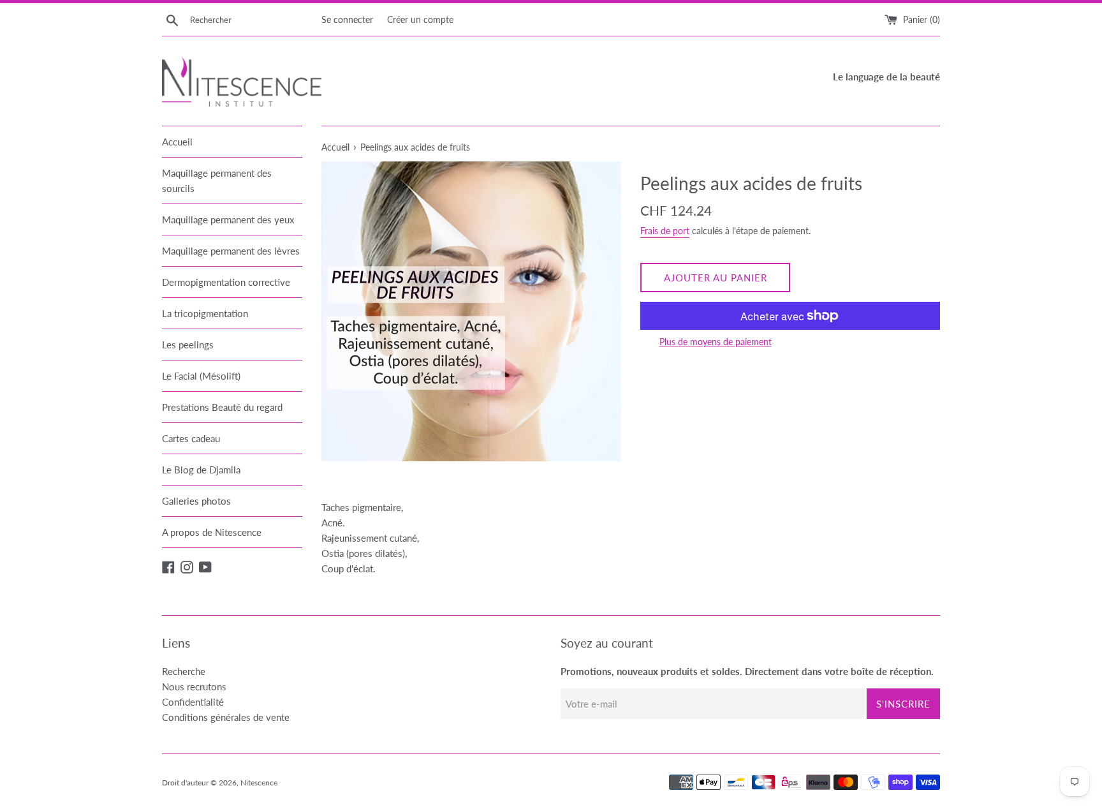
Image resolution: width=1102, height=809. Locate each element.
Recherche (183, 671)
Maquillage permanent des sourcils (217, 180)
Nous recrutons (194, 686)
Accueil (177, 141)
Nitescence (258, 782)
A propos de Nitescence (211, 532)
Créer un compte (420, 20)
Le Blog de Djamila (201, 469)
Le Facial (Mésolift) (201, 376)
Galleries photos (196, 501)
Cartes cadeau (191, 438)
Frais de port (664, 230)
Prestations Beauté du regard (222, 407)
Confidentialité (193, 702)
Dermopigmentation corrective (226, 282)
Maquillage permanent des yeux (228, 219)
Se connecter (347, 20)
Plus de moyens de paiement (715, 341)
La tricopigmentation (205, 313)
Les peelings (188, 344)
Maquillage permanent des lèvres (231, 250)
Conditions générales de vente (226, 717)
